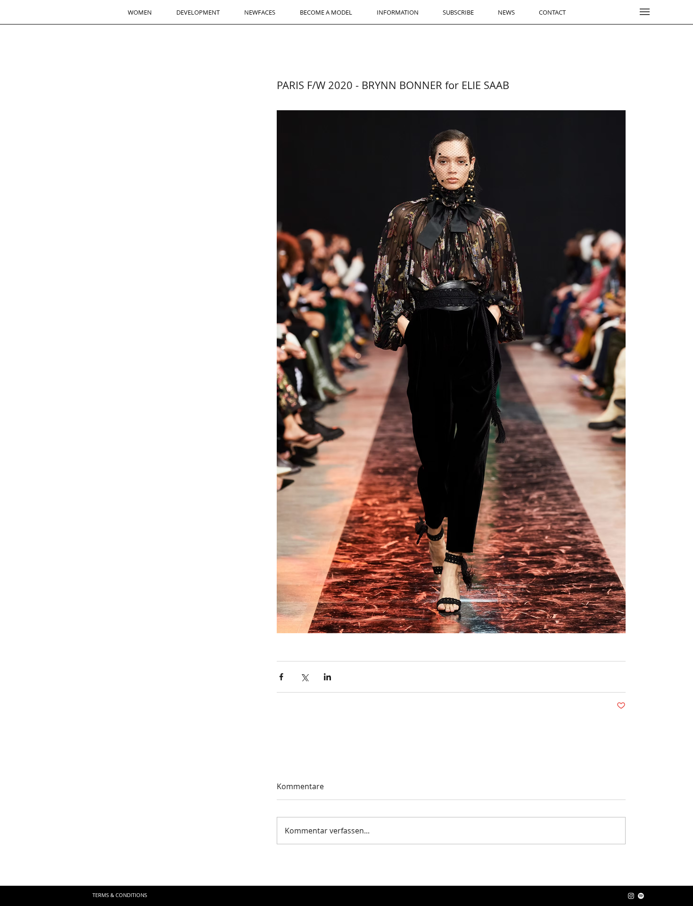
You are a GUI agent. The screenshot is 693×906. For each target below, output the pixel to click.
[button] (645, 11)
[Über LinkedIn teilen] (327, 676)
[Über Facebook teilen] (281, 676)
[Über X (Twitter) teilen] (304, 676)
